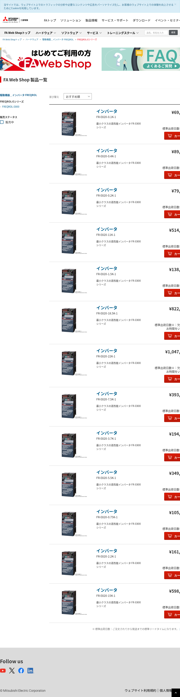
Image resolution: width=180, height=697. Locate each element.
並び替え (54, 96)
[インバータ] (69, 123)
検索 (173, 32)
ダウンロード (142, 20)
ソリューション (70, 20)
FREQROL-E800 (10, 106)
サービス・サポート (115, 20)
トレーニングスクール (121, 33)
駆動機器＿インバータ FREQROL (58, 39)
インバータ (106, 111)
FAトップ (50, 20)
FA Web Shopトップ (17, 32)
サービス (92, 33)
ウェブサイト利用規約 (140, 690)
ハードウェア (44, 33)
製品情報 (91, 20)
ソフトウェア (69, 33)
